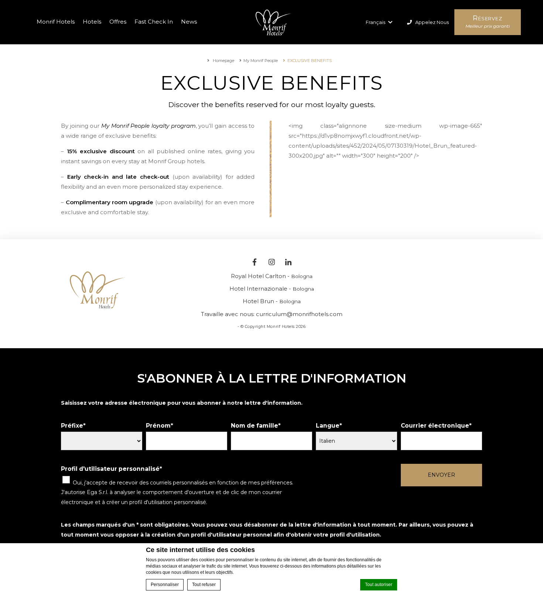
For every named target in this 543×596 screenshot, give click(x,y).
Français (376, 22)
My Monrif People (260, 60)
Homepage (223, 60)
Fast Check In (153, 21)
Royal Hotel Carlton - (272, 276)
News (189, 21)
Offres (117, 21)
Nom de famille (254, 425)
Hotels (92, 21)
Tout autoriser (378, 584)
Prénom (158, 425)
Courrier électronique (435, 425)
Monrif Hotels (56, 21)
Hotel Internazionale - (271, 288)
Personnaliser (165, 584)
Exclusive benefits (309, 60)
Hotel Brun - (272, 301)
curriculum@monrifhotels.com (299, 314)
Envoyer (441, 475)
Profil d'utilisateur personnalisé (110, 468)
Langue (327, 425)
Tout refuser (204, 584)
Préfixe (72, 425)
